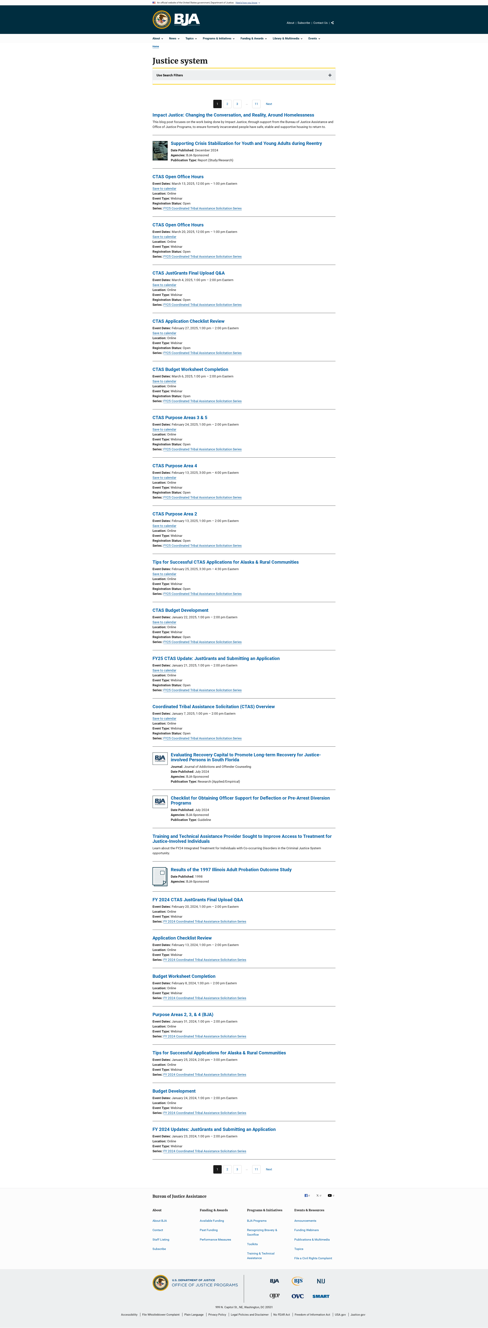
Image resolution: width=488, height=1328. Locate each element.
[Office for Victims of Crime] (298, 1299)
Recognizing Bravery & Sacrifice (262, 1232)
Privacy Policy (217, 1314)
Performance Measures (215, 1239)
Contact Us (320, 23)
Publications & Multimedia (312, 1239)
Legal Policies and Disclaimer (250, 1314)
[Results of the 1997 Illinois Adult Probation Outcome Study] (160, 885)
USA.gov (340, 1314)
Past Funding (209, 1230)
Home (155, 46)
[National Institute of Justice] (321, 1284)
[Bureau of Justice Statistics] (298, 1286)
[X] (320, 1198)
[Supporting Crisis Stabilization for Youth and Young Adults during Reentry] (160, 151)
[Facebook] (309, 1198)
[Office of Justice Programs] (161, 19)
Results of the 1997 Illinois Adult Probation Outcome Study (231, 869)
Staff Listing (160, 1239)
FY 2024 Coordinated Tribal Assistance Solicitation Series (204, 921)
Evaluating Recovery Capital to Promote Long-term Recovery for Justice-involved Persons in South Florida (246, 757)
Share (335, 25)
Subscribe (304, 23)
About (290, 23)
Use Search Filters (170, 75)
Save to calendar (164, 188)
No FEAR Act (281, 1314)
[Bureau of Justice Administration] (274, 1284)
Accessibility (129, 1314)
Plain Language (194, 1314)
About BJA (159, 1221)
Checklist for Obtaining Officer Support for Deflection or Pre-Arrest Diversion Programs (250, 800)
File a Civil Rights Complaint (313, 1258)
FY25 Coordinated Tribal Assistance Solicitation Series (202, 208)
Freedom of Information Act (312, 1314)
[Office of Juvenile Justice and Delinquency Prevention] (275, 1299)
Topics (298, 1249)
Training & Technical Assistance (260, 1256)
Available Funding (212, 1221)
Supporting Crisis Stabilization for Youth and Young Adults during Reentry (246, 143)
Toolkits (252, 1244)
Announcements (305, 1221)
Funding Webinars (306, 1230)
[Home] (187, 19)
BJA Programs (256, 1221)
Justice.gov (358, 1314)
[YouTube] (331, 1198)
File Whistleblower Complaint (161, 1314)
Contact (157, 1230)
